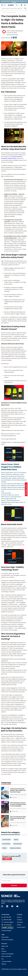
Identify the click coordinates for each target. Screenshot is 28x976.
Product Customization (7, 954)
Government (6, 844)
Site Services (18, 844)
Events (16, 839)
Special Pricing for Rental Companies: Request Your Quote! (14, 1)
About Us (19, 917)
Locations (19, 919)
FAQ (2, 959)
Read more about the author (12, 34)
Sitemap (3, 964)
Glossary (3, 951)
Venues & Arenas (15, 848)
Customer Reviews (6, 961)
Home (4, 12)
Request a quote (26, 488)
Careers (19, 925)
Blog (7, 12)
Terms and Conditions (7, 939)
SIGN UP (7, 859)
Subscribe (14, 885)
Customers (20, 922)
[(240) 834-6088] (5, 5)
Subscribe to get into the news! (14, 875)
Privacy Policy (5, 937)
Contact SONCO (21, 927)
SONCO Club (4, 946)
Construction (6, 839)
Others (4, 848)
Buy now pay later (6, 956)
